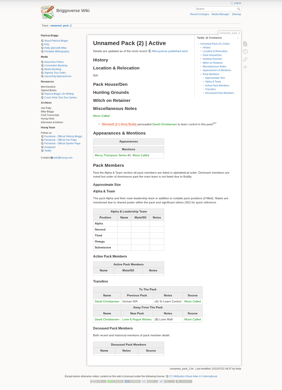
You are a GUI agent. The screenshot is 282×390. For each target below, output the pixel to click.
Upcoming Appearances (57, 76)
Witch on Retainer (213, 62)
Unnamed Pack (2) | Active (215, 43)
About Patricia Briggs (56, 40)
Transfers (210, 89)
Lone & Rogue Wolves (137, 319)
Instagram (50, 147)
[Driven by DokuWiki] (184, 381)
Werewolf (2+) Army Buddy (119, 124)
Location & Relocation (215, 51)
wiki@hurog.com (63, 157)
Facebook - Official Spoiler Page (62, 143)
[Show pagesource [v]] (245, 44)
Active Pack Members (217, 85)
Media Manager (220, 14)
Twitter (48, 150)
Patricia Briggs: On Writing (59, 93)
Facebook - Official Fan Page (60, 139)
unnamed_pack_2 (61, 25)
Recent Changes (199, 14)
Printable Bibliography (56, 51)
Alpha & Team (213, 81)
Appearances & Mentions (217, 70)
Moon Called (101, 115)
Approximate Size (215, 77)
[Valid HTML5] (149, 381)
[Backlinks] (245, 59)
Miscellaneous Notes (214, 66)
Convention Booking (55, 65)
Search (239, 8)
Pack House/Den (212, 55)
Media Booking (52, 69)
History (207, 47)
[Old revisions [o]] (245, 52)
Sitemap (236, 14)
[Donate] (115, 381)
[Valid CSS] (167, 381)
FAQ (46, 44)
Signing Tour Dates (55, 72)
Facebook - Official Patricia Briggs (63, 136)
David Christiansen (164, 124)
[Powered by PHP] (132, 381)
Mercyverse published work (170, 51)
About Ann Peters (54, 62)
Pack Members (211, 74)
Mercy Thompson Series (111, 155)
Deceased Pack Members (219, 93)
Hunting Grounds (212, 58)
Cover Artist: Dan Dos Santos (60, 97)
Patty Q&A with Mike (55, 48)
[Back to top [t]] (245, 67)
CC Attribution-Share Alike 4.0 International (193, 376)
